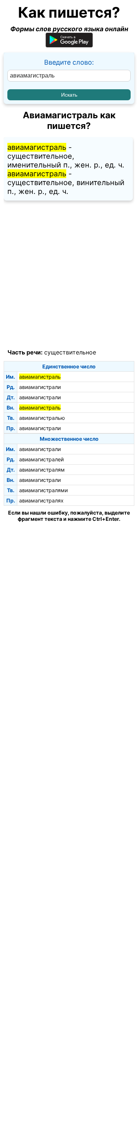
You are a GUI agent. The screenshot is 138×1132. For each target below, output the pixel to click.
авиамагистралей (41, 459)
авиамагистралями (43, 490)
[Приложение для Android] (69, 45)
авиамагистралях (41, 500)
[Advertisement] (69, 275)
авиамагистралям (42, 469)
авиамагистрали (40, 387)
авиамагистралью (42, 418)
